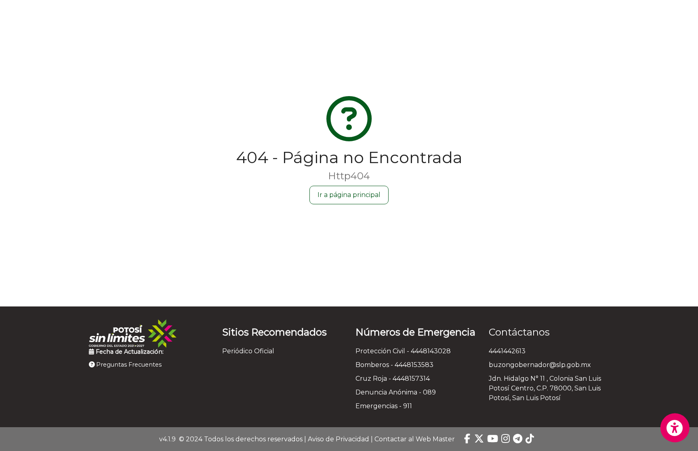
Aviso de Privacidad (338, 439)
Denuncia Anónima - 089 (395, 392)
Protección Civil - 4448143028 (403, 351)
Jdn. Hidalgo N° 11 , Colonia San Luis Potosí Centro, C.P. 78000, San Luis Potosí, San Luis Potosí (545, 388)
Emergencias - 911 (383, 406)
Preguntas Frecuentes (128, 364)
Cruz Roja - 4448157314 (392, 378)
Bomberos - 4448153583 (394, 365)
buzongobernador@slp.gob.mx (540, 365)
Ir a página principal (349, 195)
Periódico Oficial (248, 351)
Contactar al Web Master (414, 439)
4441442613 (507, 351)
